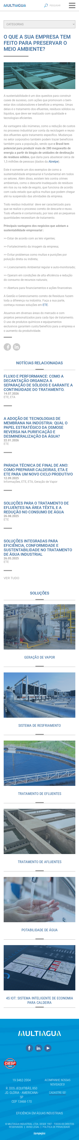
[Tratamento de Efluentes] (39, 763)
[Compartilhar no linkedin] (17, 347)
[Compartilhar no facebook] (8, 347)
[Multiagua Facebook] (30, 1048)
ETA (12, 397)
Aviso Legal (33, 1126)
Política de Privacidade (56, 1126)
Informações (12, 481)
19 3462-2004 (21, 1080)
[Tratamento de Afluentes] (39, 831)
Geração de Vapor (45, 481)
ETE (6, 397)
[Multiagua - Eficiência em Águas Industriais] (15, 5)
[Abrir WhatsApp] (69, 1130)
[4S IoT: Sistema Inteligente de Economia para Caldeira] (39, 967)
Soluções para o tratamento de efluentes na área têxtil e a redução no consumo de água (36, 507)
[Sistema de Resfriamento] (39, 695)
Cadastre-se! (57, 1092)
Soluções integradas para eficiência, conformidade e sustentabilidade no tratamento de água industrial (38, 548)
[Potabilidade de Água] (39, 899)
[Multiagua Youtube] (48, 1048)
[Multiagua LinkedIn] (39, 1048)
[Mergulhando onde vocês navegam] (39, 1131)
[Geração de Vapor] (39, 627)
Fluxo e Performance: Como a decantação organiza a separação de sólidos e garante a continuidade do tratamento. (38, 383)
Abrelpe (53, 161)
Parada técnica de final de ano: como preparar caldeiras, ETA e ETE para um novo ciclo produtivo (38, 469)
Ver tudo (11, 578)
